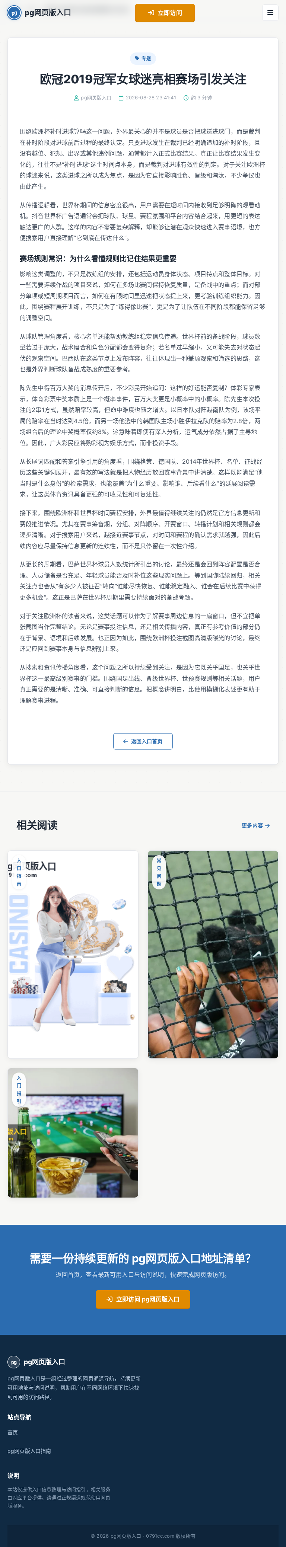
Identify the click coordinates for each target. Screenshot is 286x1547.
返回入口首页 (147, 741)
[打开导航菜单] (270, 12)
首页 (12, 1432)
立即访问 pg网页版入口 (147, 1299)
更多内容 (252, 825)
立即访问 (170, 12)
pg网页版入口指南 (29, 1451)
